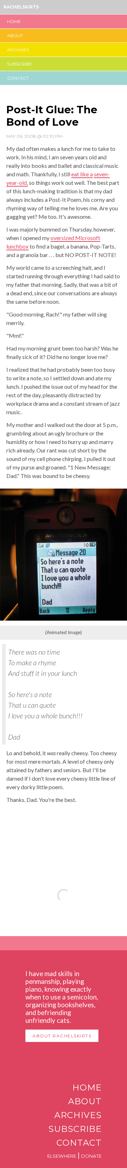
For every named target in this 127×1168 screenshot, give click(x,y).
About (15, 35)
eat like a (82, 174)
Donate (91, 1156)
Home (14, 21)
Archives (18, 49)
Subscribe (19, 64)
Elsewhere (61, 1156)
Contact (18, 78)
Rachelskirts (21, 7)
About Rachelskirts (61, 1035)
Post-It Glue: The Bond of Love (51, 115)
